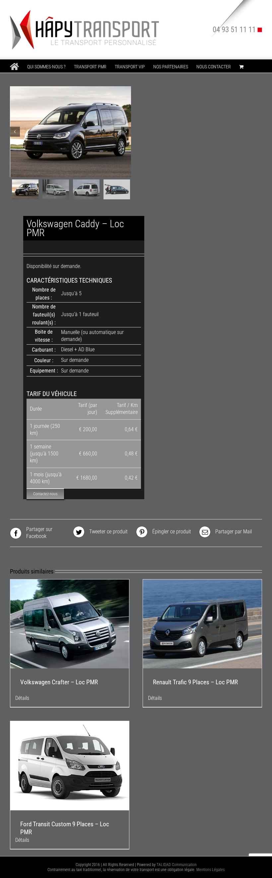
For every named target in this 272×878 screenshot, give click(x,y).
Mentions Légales (210, 869)
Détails (22, 698)
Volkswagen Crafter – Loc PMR (59, 682)
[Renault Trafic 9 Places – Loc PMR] (202, 624)
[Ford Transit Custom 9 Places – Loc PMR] (69, 765)
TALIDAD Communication (177, 864)
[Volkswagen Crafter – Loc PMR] (69, 624)
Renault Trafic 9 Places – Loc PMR (195, 682)
